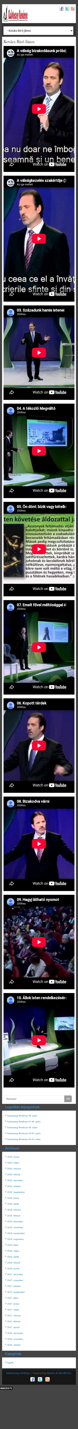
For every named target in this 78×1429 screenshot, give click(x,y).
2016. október (14, 1345)
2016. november (15, 1339)
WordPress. (65, 1373)
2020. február (13, 1174)
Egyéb (10, 1362)
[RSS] (72, 9)
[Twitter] (66, 9)
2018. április (13, 1257)
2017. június (13, 1304)
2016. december (15, 1333)
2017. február (13, 1321)
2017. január (13, 1327)
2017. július (12, 1298)
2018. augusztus (15, 1239)
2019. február (13, 1215)
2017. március (14, 1315)
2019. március (14, 1210)
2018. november (15, 1227)
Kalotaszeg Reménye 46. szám (22, 1127)
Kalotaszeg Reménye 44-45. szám (23, 1133)
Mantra (51, 1373)
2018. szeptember (16, 1233)
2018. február (13, 1262)
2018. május (13, 1251)
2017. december (15, 1274)
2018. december (15, 1221)
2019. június (13, 1198)
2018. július (12, 1245)
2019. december (15, 1180)
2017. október (14, 1286)
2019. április (13, 1204)
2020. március (14, 1168)
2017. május (13, 1310)
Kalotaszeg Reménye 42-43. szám (23, 1139)
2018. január (13, 1268)
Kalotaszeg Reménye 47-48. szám (23, 1121)
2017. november (15, 1280)
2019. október (14, 1186)
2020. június (13, 1157)
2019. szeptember (16, 1192)
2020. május (13, 1163)
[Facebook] (61, 9)
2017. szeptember (16, 1292)
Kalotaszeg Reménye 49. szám (22, 1116)
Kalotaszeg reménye (18, 1373)
